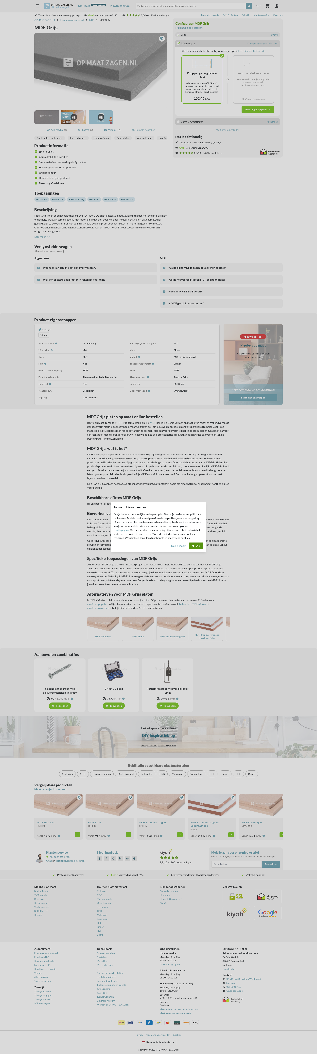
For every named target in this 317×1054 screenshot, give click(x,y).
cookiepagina (121, 529)
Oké (198, 545)
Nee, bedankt (178, 545)
